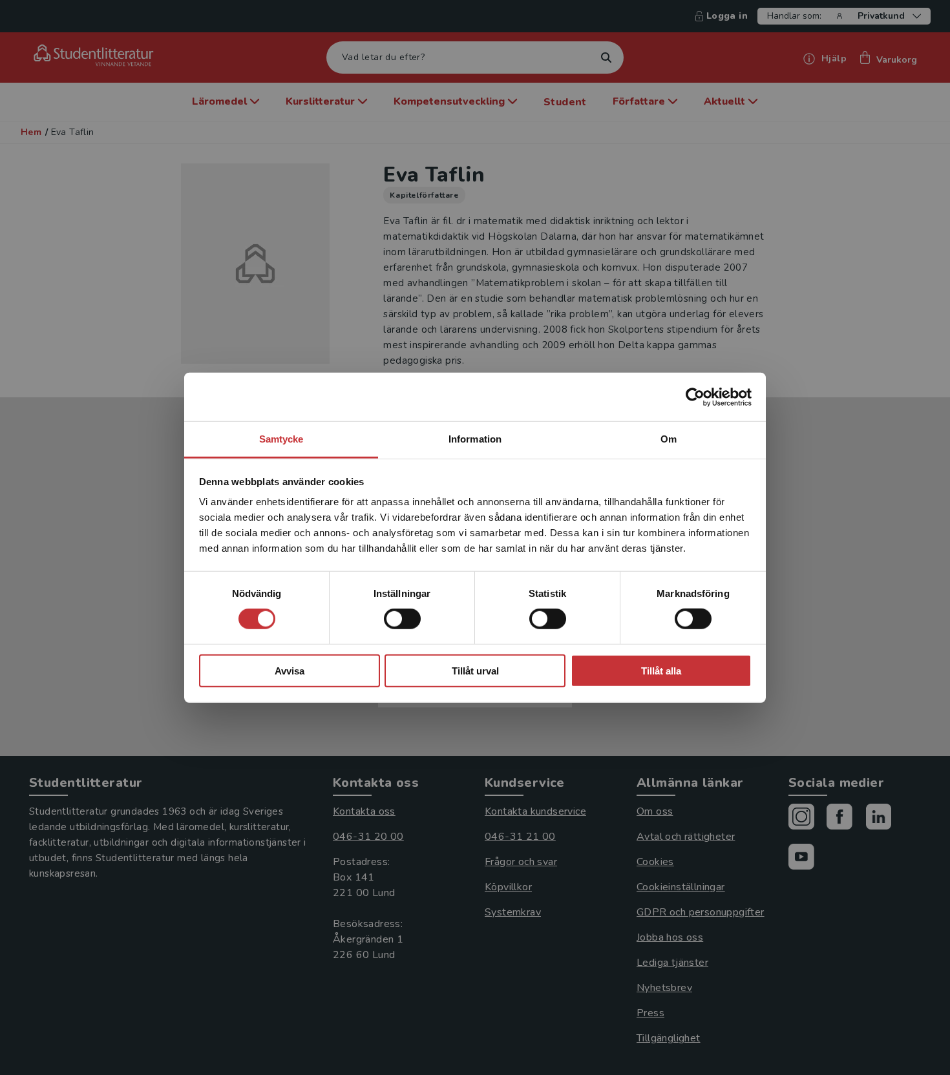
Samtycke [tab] (281, 438)
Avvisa (289, 670)
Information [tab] (475, 438)
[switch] (402, 619)
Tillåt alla (661, 670)
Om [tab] (668, 438)
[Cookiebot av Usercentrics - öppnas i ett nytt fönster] (695, 396)
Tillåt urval (475, 670)
